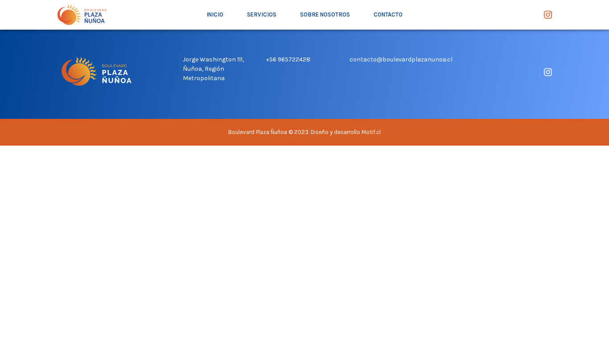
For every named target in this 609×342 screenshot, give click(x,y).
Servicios (261, 14)
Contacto (388, 14)
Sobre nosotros (325, 14)
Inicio (214, 14)
